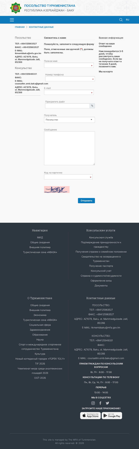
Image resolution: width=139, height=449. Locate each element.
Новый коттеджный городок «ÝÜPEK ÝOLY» (39, 358)
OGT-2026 (40, 377)
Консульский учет (101, 270)
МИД (40, 237)
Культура (40, 353)
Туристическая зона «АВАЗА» (40, 252)
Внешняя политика (40, 247)
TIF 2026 (40, 363)
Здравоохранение (40, 329)
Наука (39, 339)
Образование (40, 334)
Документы (101, 285)
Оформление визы (101, 280)
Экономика (40, 315)
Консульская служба (101, 237)
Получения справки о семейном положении (101, 251)
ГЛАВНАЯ (20, 27)
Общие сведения (40, 242)
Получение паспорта (101, 265)
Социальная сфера (40, 324)
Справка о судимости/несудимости (101, 275)
